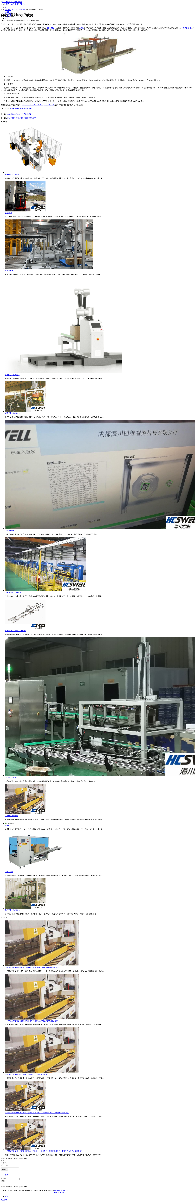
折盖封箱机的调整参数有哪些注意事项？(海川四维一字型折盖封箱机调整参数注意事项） (37, 1113)
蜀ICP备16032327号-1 (61, 1190)
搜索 (3, 1181)
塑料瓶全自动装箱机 (12, 910)
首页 (6, 8)
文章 (6, 1175)
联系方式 (8, 18)
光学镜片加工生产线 (12, 174)
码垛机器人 (9, 825)
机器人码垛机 (59, 1192)
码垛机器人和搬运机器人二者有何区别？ (22, 118)
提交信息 (4, 1169)
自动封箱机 (187, 28)
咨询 (6, 1196)
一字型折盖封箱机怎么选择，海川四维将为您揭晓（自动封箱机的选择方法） (32, 967)
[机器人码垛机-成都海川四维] (11, 2)
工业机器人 (9, 12)
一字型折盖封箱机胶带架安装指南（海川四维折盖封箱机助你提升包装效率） (32, 1021)
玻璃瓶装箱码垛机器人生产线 (15, 631)
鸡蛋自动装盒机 (10, 777)
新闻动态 (14, 9)
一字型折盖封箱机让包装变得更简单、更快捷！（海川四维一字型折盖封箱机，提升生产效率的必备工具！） (44, 1151)
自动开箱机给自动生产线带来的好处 (20, 114)
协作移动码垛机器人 (12, 375)
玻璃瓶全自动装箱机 (12, 413)
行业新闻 (22, 9)
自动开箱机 (9, 872)
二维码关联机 (10, 530)
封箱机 (52, 28)
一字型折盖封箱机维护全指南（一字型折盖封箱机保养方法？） (27, 1074)
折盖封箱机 (19, 108)
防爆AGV (8, 213)
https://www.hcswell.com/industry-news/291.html (38, 105)
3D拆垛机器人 (10, 270)
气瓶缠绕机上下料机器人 (14, 592)
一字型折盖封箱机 (11, 816)
